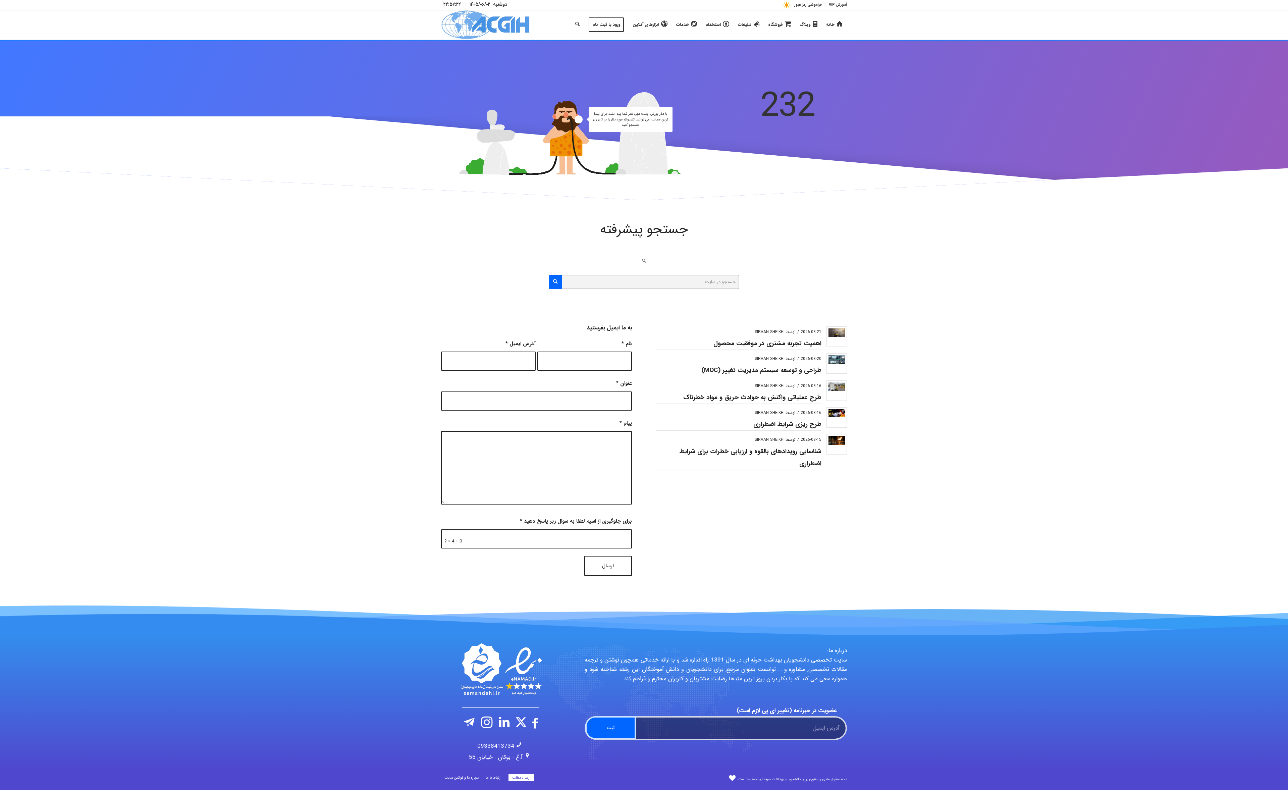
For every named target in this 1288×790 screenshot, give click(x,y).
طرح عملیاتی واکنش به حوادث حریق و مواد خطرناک (752, 397)
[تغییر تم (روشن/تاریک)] (786, 5)
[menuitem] (836, 5)
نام (627, 344)
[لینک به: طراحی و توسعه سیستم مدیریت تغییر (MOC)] (836, 359)
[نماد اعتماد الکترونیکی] (500, 669)
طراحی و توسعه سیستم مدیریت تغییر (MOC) (761, 370)
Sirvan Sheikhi (770, 332)
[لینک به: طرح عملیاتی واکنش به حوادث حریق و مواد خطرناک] (836, 386)
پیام (626, 423)
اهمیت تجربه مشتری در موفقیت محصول (767, 343)
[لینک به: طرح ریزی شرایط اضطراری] (836, 413)
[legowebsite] (485, 25)
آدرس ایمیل (520, 344)
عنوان (624, 383)
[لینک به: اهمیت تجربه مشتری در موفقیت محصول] (836, 332)
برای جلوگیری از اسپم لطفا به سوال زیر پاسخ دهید (576, 521)
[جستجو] (577, 25)
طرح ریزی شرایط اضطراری (787, 424)
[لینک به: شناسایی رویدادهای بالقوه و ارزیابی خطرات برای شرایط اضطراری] (836, 440)
